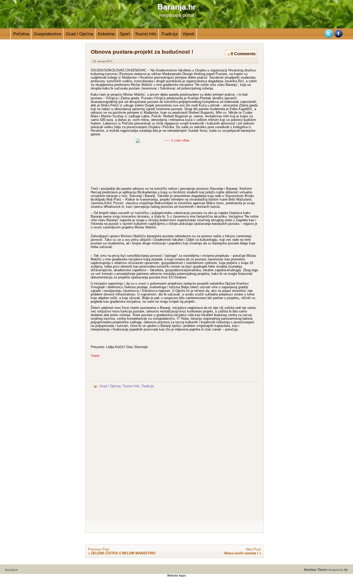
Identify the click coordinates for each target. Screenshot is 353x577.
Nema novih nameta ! (241, 553)
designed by (326, 569)
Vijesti (188, 33)
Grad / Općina (79, 33)
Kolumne (106, 33)
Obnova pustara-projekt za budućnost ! (142, 52)
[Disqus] (174, 458)
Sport (125, 33)
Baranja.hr (176, 7)
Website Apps (176, 575)
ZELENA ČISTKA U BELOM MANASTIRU (123, 553)
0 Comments (243, 53)
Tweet (95, 356)
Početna (21, 33)
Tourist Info (145, 33)
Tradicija (169, 33)
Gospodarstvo (47, 33)
